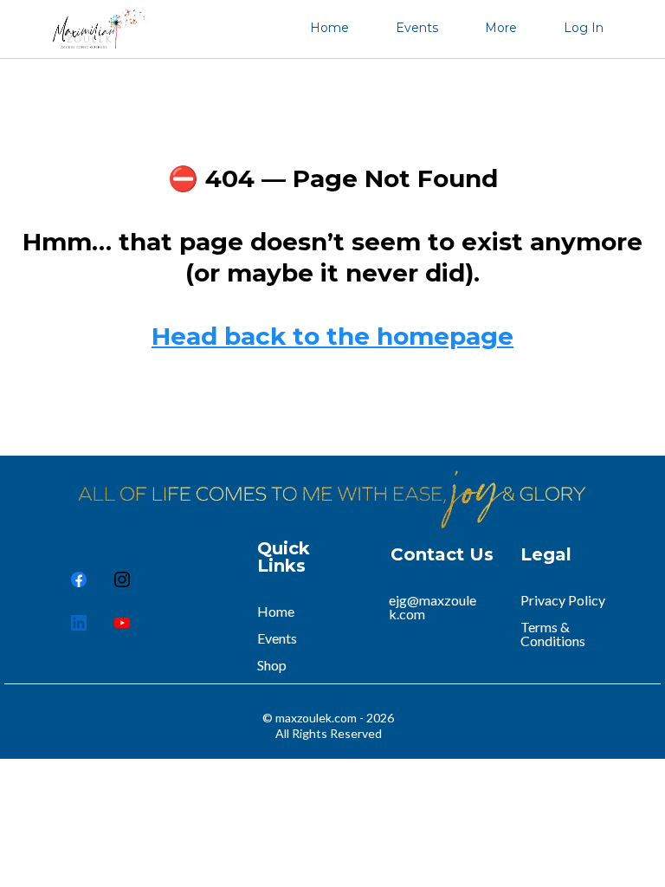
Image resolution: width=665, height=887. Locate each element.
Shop (272, 665)
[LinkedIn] (78, 622)
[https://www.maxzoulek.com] (94, 27)
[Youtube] (122, 622)
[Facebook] (78, 579)
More (501, 28)
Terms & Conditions (552, 633)
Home (329, 28)
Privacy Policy (562, 600)
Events (417, 28)
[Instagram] (122, 579)
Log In (584, 28)
